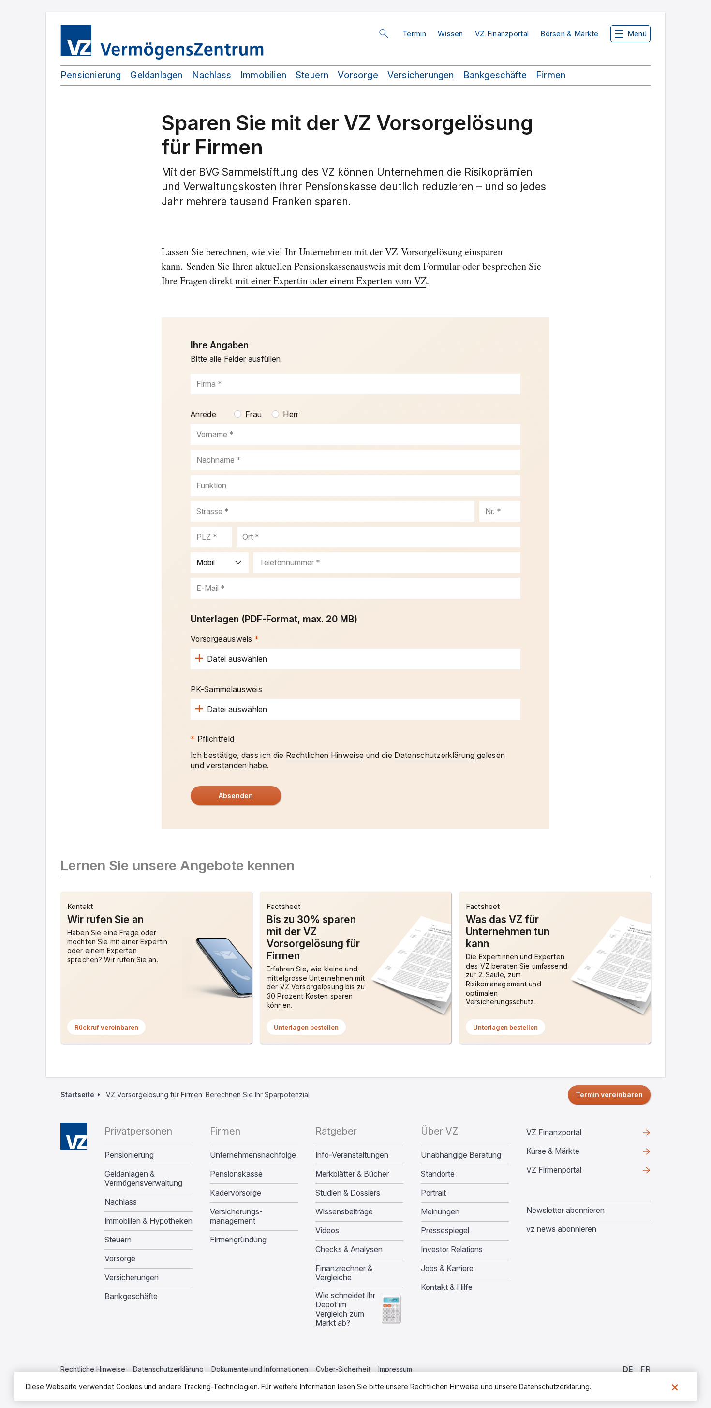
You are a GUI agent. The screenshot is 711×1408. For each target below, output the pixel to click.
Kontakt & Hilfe (447, 1287)
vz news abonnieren (561, 1229)
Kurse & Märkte (568, 1153)
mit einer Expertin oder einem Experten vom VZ (331, 280)
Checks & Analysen (349, 1249)
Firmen (550, 75)
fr (645, 1369)
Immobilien (263, 75)
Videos (327, 1230)
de (627, 1369)
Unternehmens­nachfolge (253, 1155)
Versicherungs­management (236, 1216)
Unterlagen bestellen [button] (310, 1029)
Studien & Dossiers (347, 1192)
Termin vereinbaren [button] (609, 1094)
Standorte (438, 1174)
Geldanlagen (156, 75)
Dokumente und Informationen (259, 1369)
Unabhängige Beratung (461, 1155)
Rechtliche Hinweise (92, 1369)
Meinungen (440, 1211)
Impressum (395, 1369)
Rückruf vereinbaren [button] (110, 1029)
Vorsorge (358, 75)
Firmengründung (238, 1239)
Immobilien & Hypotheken (148, 1221)
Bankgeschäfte (495, 75)
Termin (414, 33)
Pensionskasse (236, 1174)
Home (73, 1136)
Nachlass (212, 75)
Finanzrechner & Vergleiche (343, 1273)
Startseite (77, 1094)
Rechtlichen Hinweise (325, 755)
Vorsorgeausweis (221, 639)
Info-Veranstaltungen (351, 1155)
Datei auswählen (237, 659)
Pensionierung (90, 75)
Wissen (450, 33)
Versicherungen (420, 75)
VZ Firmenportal (569, 1172)
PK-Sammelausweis (226, 689)
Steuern (312, 75)
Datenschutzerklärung (434, 755)
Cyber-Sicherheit (343, 1369)
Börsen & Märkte (569, 34)
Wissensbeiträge (344, 1211)
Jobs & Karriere (447, 1268)
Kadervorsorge (235, 1192)
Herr (290, 414)
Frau (253, 414)
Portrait (433, 1192)
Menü (637, 33)
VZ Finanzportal (502, 33)
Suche (383, 33)
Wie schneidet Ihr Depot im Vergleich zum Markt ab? (345, 1309)
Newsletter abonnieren (565, 1210)
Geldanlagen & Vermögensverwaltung (143, 1178)
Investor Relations (452, 1249)
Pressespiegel (445, 1230)
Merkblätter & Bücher (352, 1174)
